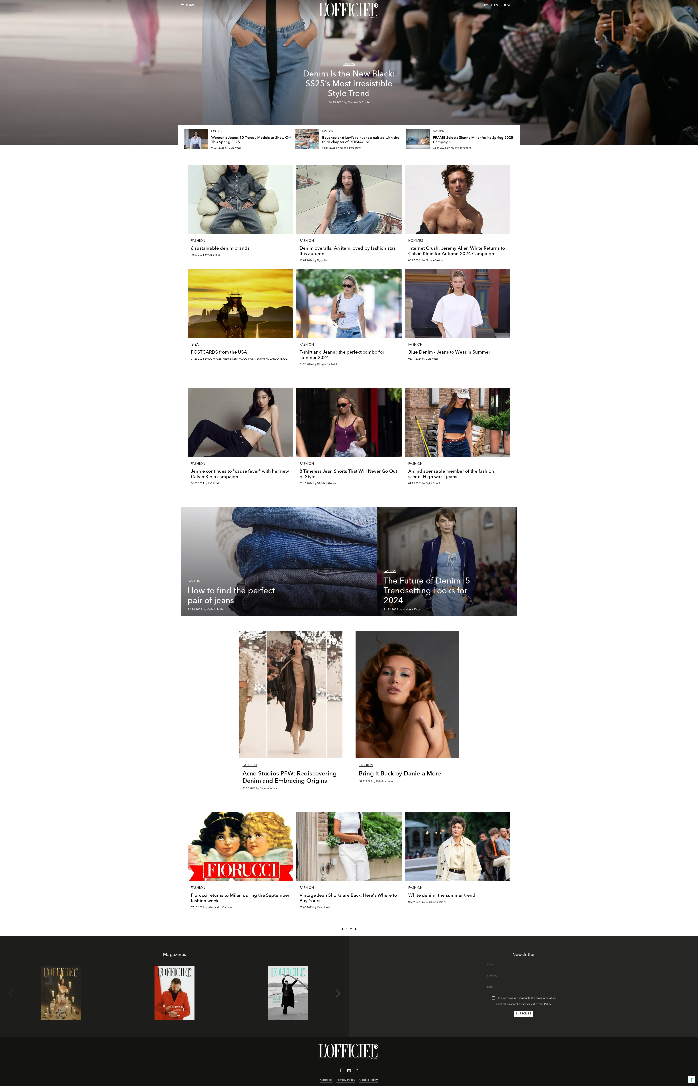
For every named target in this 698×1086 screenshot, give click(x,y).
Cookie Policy (368, 1079)
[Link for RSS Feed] (357, 1070)
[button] (338, 994)
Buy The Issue (492, 5)
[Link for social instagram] (349, 1071)
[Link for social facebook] (341, 1071)
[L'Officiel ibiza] (349, 10)
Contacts (326, 1079)
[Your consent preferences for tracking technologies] (691, 1079)
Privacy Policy (543, 1004)
